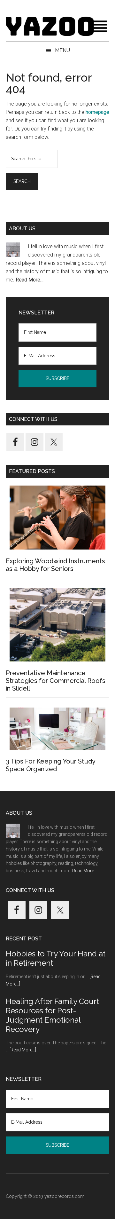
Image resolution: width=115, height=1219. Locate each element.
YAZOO (57, 27)
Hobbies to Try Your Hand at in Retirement (55, 958)
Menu (62, 50)
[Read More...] (23, 1049)
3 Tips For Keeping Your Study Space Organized (50, 765)
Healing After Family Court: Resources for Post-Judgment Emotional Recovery (53, 1015)
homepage (97, 112)
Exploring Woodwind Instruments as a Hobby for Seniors (55, 565)
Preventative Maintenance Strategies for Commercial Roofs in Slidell (55, 680)
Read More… (29, 280)
